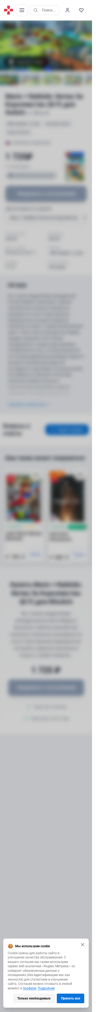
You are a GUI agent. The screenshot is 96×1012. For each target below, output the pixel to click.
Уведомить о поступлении (46, 193)
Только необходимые (33, 998)
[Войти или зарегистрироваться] (67, 10)
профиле (29, 988)
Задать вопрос (70, 430)
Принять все (70, 998)
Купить (35, 554)
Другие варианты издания (28, 208)
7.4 (12, 25)
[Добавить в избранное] (36, 475)
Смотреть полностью (26, 404)
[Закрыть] (82, 944)
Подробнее (46, 988)
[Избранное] (81, 10)
